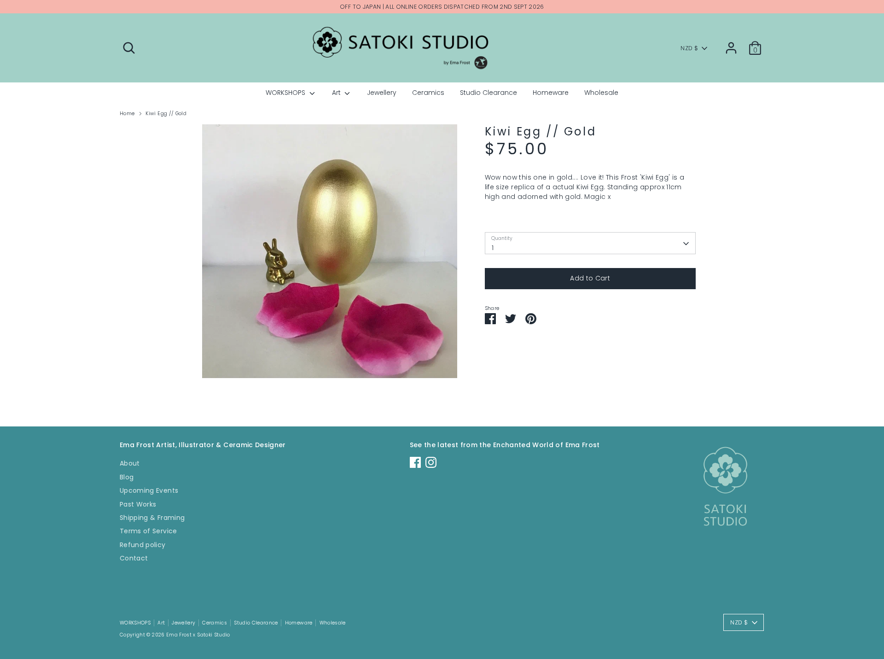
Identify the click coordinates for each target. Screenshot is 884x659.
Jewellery (381, 92)
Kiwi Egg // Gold (165, 113)
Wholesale (601, 92)
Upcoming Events (149, 490)
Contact (134, 558)
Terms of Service (148, 531)
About (130, 463)
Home (127, 113)
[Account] (731, 48)
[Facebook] (415, 462)
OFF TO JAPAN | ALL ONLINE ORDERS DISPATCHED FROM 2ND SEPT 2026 (442, 7)
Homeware (551, 92)
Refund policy (143, 544)
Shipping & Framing (152, 517)
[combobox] (590, 244)
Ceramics (428, 92)
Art (337, 92)
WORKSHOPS (286, 92)
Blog (127, 477)
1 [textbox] (493, 247)
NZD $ (689, 48)
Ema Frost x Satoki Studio (198, 634)
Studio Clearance (488, 92)
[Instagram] (430, 462)
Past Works (138, 504)
